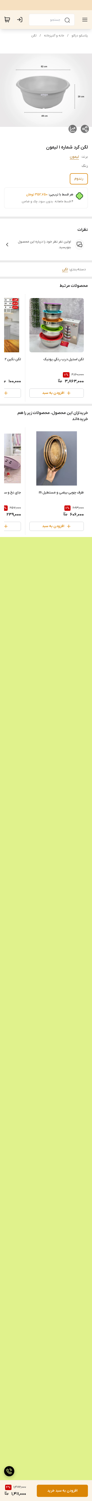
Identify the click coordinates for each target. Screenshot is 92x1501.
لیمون (74, 156)
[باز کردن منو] (84, 20)
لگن (34, 36)
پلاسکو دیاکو (80, 36)
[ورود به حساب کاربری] (21, 19)
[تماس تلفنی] (9, 1471)
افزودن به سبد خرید (62, 1490)
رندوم (78, 178)
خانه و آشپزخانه (54, 36)
